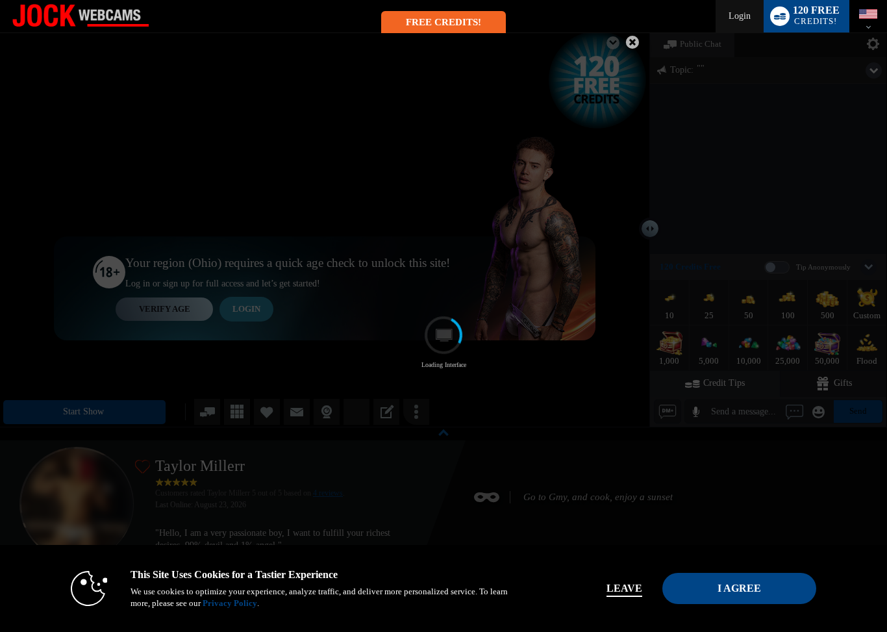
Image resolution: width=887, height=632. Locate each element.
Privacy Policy (230, 603)
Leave (624, 588)
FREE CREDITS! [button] (443, 22)
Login (740, 16)
